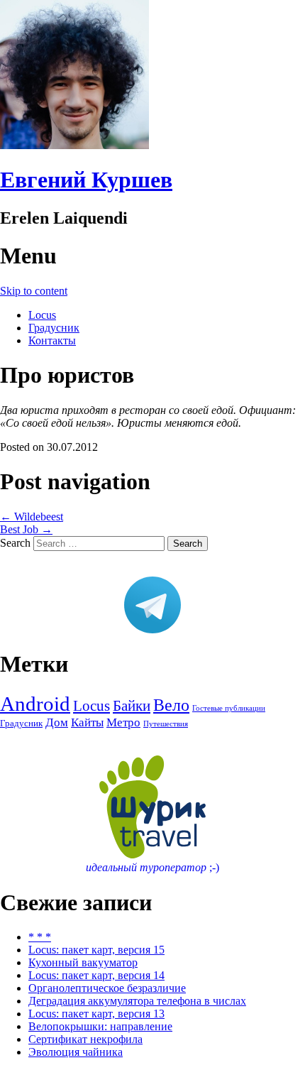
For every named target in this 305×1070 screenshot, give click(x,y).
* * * (39, 937)
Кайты (87, 722)
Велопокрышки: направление (100, 1026)
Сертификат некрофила (85, 1039)
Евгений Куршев (86, 179)
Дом (56, 722)
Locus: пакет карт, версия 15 (96, 950)
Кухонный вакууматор (83, 962)
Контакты (52, 340)
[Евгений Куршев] (74, 145)
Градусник (53, 328)
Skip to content (33, 291)
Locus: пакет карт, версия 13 (96, 1014)
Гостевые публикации (228, 708)
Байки (131, 705)
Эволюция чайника (75, 1052)
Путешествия (165, 724)
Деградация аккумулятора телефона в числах (137, 1001)
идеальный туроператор (152, 867)
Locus (42, 315)
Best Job (26, 529)
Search (15, 543)
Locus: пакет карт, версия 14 (96, 975)
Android (35, 703)
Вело (171, 704)
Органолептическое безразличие (107, 988)
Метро (123, 722)
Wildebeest (31, 517)
